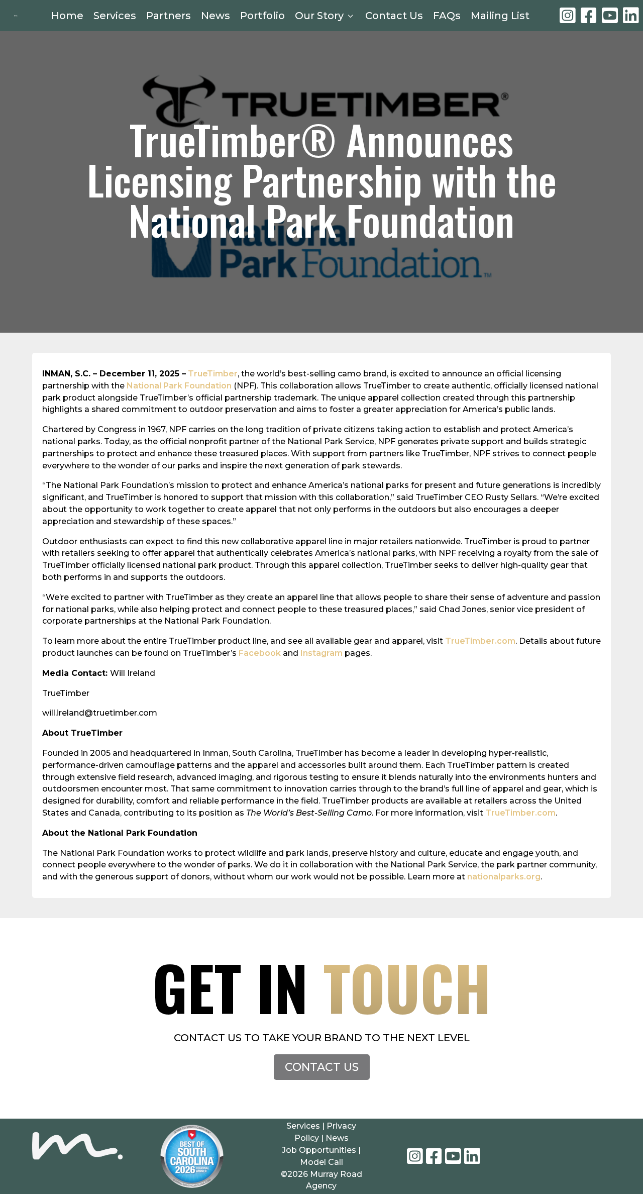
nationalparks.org (504, 876)
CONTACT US (322, 1067)
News (215, 16)
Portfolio (262, 16)
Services (114, 16)
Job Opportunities (319, 1150)
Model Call (321, 1162)
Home (67, 16)
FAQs (447, 16)
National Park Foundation (179, 385)
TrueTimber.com (480, 641)
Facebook (260, 653)
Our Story (325, 16)
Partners (168, 16)
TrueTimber (213, 373)
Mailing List (500, 16)
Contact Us (394, 16)
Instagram (321, 653)
